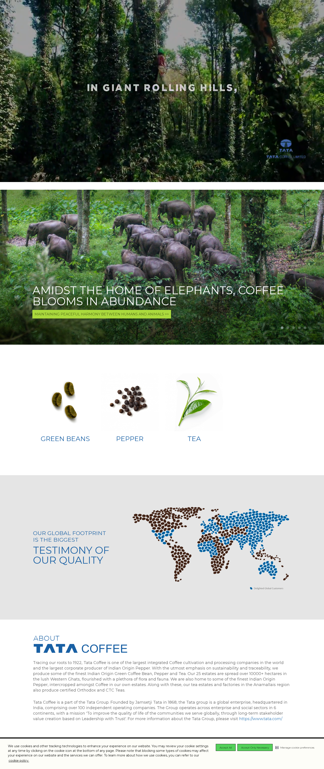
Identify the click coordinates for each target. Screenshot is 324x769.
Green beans (65, 439)
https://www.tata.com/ (260, 718)
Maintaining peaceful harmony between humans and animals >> (102, 314)
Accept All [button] (226, 747)
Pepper (129, 439)
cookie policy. (19, 761)
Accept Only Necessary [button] (255, 747)
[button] (294, 747)
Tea (194, 439)
